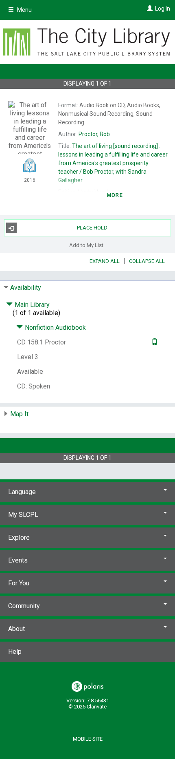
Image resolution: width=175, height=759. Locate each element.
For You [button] (18, 583)
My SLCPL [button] (23, 515)
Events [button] (18, 560)
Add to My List (86, 245)
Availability (25, 287)
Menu (24, 10)
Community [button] (24, 606)
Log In (162, 8)
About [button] (16, 629)
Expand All (105, 261)
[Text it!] (153, 342)
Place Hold (92, 228)
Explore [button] (19, 537)
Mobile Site (88, 739)
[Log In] (149, 8)
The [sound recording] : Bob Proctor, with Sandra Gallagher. (113, 163)
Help (15, 651)
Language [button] (22, 492)
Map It (19, 414)
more (115, 195)
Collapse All (147, 261)
